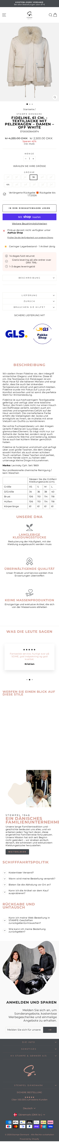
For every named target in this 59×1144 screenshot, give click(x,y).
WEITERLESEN (17, 852)
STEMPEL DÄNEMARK (28, 1085)
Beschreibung (29, 278)
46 (16, 184)
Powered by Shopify (29, 1139)
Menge (29, 154)
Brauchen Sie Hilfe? (29, 307)
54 (51, 184)
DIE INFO (28, 1042)
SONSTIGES (28, 1049)
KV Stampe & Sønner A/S (29, 1056)
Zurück (29, 301)
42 (50, 177)
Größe (29, 172)
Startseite (28, 109)
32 (16, 177)
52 (42, 184)
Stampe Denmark (29, 114)
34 (25, 177)
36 (33, 177)
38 (8, 177)
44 (8, 184)
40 (42, 177)
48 (25, 184)
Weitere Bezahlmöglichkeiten (29, 223)
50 (34, 184)
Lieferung (30, 295)
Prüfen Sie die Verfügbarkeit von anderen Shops (30, 238)
